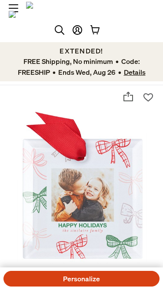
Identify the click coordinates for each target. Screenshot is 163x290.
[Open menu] (13, 8)
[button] (77, 30)
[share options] (128, 96)
